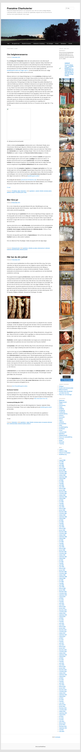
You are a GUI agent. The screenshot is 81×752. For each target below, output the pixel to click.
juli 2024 (61, 500)
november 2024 (63, 493)
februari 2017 (62, 646)
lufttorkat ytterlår (24, 249)
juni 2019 (61, 600)
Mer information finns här (40, 398)
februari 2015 (62, 686)
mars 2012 (61, 731)
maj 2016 (61, 661)
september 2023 (63, 517)
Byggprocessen (63, 402)
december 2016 (63, 650)
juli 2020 (61, 580)
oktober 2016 (62, 653)
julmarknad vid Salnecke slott (28, 179)
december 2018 (63, 610)
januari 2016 (62, 668)
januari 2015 (62, 688)
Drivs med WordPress (40, 746)
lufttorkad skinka (15, 249)
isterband (46, 191)
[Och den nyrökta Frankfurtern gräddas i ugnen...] (66, 174)
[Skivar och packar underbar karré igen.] (66, 218)
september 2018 (63, 615)
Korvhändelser (62, 423)
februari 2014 (62, 704)
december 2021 (63, 551)
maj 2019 (61, 601)
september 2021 (63, 556)
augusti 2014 (62, 696)
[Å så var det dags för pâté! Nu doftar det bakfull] (66, 337)
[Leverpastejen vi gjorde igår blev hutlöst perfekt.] (66, 159)
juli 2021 (61, 560)
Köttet (60, 425)
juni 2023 (61, 521)
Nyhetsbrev (63, 43)
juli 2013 (61, 716)
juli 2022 (61, 540)
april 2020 (61, 585)
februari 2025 (62, 488)
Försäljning (14, 191)
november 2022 (63, 533)
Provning (61, 438)
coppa (27, 422)
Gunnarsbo (62, 417)
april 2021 (61, 565)
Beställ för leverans (26, 43)
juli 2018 (61, 618)
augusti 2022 (62, 538)
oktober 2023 (62, 515)
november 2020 (63, 573)
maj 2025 (61, 483)
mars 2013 (61, 721)
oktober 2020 (62, 575)
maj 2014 (61, 701)
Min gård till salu (16, 43)
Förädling (61, 408)
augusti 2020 (62, 578)
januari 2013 (62, 724)
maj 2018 (61, 621)
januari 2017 (62, 648)
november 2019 (63, 593)
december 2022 (63, 531)
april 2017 (61, 643)
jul (33, 248)
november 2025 (63, 473)
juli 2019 (61, 598)
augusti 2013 (62, 714)
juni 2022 (61, 541)
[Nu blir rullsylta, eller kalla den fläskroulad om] (66, 322)
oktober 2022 (62, 535)
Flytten (60, 407)
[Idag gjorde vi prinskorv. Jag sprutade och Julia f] (66, 130)
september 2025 (63, 477)
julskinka (9, 192)
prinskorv (28, 423)
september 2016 (63, 655)
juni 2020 (61, 581)
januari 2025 (62, 490)
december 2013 (63, 708)
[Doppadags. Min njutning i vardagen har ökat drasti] (66, 85)
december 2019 (63, 591)
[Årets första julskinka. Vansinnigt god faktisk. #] (66, 366)
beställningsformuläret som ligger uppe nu (17, 70)
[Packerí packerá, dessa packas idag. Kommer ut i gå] (66, 233)
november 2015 (63, 671)
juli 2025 (61, 480)
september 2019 (63, 595)
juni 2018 (61, 620)
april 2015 (61, 683)
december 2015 (63, 670)
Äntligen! (61, 386)
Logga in (61, 449)
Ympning (61, 443)
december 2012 (63, 726)
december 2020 (63, 571)
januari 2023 (62, 530)
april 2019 (61, 603)
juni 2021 (61, 561)
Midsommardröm (63, 389)
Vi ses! (9, 187)
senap (25, 192)
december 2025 (63, 472)
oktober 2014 (62, 693)
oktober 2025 (62, 475)
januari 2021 (62, 570)
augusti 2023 (62, 518)
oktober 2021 (62, 555)
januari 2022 (62, 550)
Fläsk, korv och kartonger (65, 394)
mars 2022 (61, 546)
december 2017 (63, 630)
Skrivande (61, 442)
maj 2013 (61, 719)
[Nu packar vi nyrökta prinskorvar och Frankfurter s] (66, 263)
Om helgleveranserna (17, 54)
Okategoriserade (16, 248)
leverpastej (18, 192)
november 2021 (63, 553)
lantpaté (13, 192)
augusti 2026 (62, 460)
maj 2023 (61, 523)
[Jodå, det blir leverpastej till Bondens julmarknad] (66, 352)
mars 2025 (61, 487)
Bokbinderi (62, 400)
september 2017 (63, 635)
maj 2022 (61, 543)
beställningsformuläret (33, 176)
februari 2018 (62, 626)
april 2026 (61, 465)
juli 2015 (61, 678)
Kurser (56, 43)
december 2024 (63, 492)
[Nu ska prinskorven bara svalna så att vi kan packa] (66, 115)
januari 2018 (62, 628)
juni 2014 (61, 699)
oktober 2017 (62, 633)
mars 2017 (61, 645)
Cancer (61, 403)
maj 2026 (61, 463)
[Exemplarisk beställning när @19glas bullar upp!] (66, 204)
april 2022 (61, 545)
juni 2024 (61, 501)
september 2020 (63, 576)
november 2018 (63, 611)
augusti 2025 (62, 478)
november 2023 (63, 513)
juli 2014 (61, 698)
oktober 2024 (62, 495)
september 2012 (63, 728)
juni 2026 (61, 462)
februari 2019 (62, 606)
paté (22, 192)
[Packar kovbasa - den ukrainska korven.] (66, 189)
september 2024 (63, 497)
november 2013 (63, 709)
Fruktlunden (62, 412)
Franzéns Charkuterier (19, 8)
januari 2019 (62, 608)
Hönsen (61, 418)
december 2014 (63, 690)
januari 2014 (62, 706)
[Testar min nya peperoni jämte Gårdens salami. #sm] (66, 248)
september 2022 (63, 536)
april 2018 (61, 623)
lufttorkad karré (41, 248)
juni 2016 (61, 660)
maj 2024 (61, 503)
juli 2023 (61, 520)
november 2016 (63, 651)
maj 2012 (61, 729)
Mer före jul (12, 199)
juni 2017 (61, 640)
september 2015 (63, 674)
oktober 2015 (62, 673)
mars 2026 (61, 467)
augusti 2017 (62, 636)
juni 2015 (61, 680)
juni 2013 (61, 718)
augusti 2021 (62, 558)
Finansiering (62, 405)
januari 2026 (62, 470)
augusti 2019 (62, 596)
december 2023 (63, 511)
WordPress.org (63, 454)
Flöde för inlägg (63, 451)
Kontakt (70, 43)
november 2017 (63, 631)
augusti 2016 (62, 656)
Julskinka (61, 422)
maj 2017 (61, 641)
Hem (8, 43)
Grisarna (61, 415)
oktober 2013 (62, 711)
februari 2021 (62, 568)
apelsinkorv (32, 191)
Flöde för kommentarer (64, 452)
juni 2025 (61, 482)
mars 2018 (61, 625)
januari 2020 (62, 590)
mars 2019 (61, 605)
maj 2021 (61, 563)
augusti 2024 (62, 498)
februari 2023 (62, 528)
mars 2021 (61, 566)
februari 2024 (62, 508)
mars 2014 (61, 703)
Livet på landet (62, 432)
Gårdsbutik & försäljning (38, 43)
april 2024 (61, 505)
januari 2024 (62, 510)
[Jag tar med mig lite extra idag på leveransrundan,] (66, 144)
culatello (37, 191)
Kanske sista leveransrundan (66, 388)
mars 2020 (61, 586)
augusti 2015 (62, 676)
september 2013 (63, 713)
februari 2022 (62, 548)
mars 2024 (61, 507)
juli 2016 (61, 658)
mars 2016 (61, 665)
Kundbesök (62, 428)
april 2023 (61, 525)
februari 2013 (62, 723)
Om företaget (50, 43)
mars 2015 (61, 684)
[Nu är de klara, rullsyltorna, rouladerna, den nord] (66, 307)
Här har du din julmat (17, 256)
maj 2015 (61, 681)
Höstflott (42, 191)
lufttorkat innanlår (22, 423)
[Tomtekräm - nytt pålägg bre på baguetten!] (66, 278)
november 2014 (63, 691)
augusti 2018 (62, 616)
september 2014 (63, 694)
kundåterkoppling (63, 427)
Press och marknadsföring (65, 437)
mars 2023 (61, 526)
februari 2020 (62, 588)
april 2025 (61, 485)
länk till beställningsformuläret (19, 386)
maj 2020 (61, 583)
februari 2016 (62, 666)
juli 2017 (61, 638)
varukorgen (57, 737)
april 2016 (61, 663)
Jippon (18, 191)
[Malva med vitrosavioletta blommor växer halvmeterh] (66, 100)
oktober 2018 (62, 613)
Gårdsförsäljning (63, 413)
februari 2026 (62, 468)
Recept (60, 440)
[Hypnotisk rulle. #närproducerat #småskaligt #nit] (66, 292)
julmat (50, 191)
